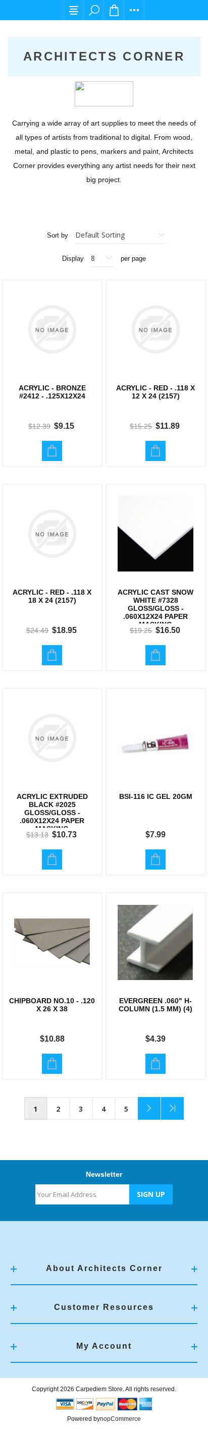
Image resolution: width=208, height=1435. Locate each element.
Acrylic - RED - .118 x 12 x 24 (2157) (155, 392)
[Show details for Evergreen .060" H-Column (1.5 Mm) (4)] (156, 942)
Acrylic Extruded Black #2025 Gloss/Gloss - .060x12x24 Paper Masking (52, 812)
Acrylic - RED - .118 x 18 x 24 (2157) (52, 596)
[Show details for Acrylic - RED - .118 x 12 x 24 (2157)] (156, 329)
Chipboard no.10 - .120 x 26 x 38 (52, 1005)
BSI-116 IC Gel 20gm (155, 796)
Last (172, 1108)
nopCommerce (120, 1418)
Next (149, 1108)
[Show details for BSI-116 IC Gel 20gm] (156, 738)
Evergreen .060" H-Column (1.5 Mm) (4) (155, 1005)
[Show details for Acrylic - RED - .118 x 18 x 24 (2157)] (52, 534)
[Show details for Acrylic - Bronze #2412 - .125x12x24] (52, 329)
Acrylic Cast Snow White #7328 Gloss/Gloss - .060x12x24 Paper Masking (155, 608)
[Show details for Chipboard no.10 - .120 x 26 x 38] (52, 942)
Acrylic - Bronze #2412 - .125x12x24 (52, 392)
